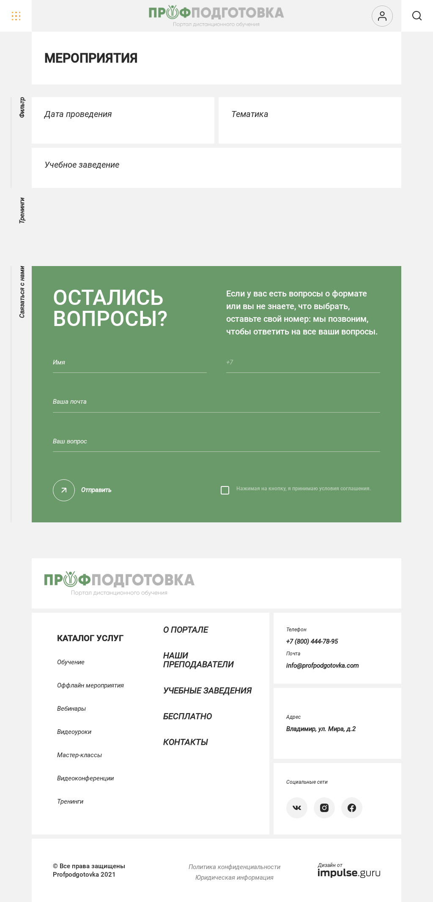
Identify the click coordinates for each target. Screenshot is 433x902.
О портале (185, 630)
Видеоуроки (74, 732)
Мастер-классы (79, 755)
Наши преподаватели (198, 659)
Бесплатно (187, 716)
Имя (59, 362)
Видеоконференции (85, 778)
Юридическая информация (234, 878)
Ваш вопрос (70, 441)
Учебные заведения (207, 690)
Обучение (71, 662)
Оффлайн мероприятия (90, 685)
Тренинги (70, 801)
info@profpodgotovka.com (322, 666)
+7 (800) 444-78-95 (312, 641)
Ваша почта (70, 401)
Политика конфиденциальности (234, 867)
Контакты (185, 742)
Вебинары (71, 708)
